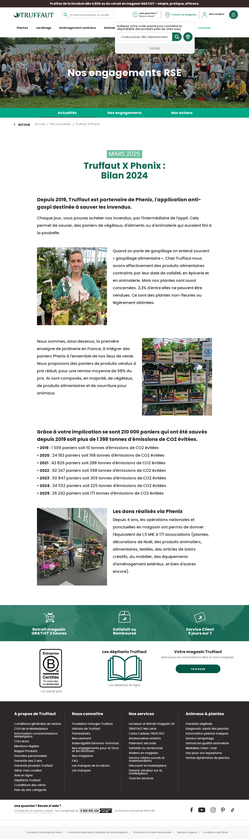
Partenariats (81, 733)
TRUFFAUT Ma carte (142, 728)
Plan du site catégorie (30, 790)
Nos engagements (125, 112)
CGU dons (21, 741)
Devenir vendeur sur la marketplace (145, 772)
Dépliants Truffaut (27, 780)
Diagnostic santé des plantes (207, 728)
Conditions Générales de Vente (44, 832)
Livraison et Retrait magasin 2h (152, 724)
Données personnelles (30, 756)
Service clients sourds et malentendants (147, 759)
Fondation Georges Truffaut (92, 724)
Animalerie (112, 28)
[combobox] (87, 14)
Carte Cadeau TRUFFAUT (146, 733)
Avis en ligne (23, 775)
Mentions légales (26, 746)
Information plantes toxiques (207, 733)
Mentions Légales (187, 832)
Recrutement (81, 738)
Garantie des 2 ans (28, 760)
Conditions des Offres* (216, 832)
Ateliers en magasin (143, 753)
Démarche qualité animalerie (207, 743)
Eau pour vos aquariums (204, 753)
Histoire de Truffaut (86, 728)
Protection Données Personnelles (152, 832)
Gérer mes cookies (28, 770)
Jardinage (43, 28)
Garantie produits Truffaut (33, 765)
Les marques (81, 770)
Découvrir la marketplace (147, 765)
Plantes (22, 28)
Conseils (204, 28)
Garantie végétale (199, 724)
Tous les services (141, 778)
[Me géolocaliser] (188, 37)
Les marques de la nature (91, 765)
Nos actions (182, 112)
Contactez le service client (34, 810)
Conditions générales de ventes (37, 724)
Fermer (155, 48)
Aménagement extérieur (77, 28)
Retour (24, 125)
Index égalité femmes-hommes (95, 743)
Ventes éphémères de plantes (208, 758)
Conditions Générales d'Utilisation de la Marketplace (98, 832)
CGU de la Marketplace (31, 728)
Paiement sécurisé (142, 743)
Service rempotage (200, 738)
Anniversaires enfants (145, 738)
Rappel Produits (25, 751)
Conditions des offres (30, 785)
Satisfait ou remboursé (146, 748)
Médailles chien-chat (201, 748)
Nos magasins (82, 756)
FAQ (75, 760)
